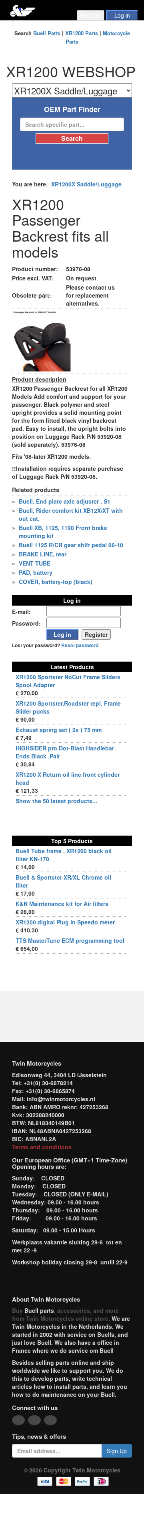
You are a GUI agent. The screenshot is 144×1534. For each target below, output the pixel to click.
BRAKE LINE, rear (42, 554)
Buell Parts (46, 33)
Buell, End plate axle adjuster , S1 (64, 501)
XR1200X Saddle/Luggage (86, 184)
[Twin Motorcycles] (22, 9)
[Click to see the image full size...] (42, 340)
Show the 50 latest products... (56, 801)
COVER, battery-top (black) (55, 582)
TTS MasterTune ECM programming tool (70, 940)
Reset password (79, 645)
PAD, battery (35, 572)
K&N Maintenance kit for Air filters (62, 904)
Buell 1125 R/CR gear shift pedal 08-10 (71, 545)
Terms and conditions (42, 1147)
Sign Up (117, 1451)
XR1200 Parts (81, 33)
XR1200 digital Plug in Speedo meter (65, 922)
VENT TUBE (34, 563)
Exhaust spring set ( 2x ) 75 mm (59, 730)
